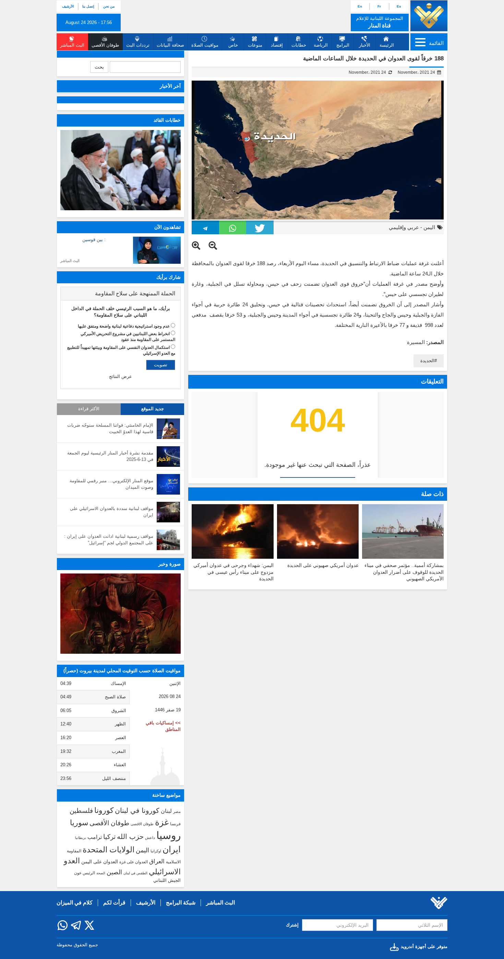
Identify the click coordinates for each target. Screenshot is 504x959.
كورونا (103, 810)
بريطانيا (80, 838)
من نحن (109, 6)
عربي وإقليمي (404, 227)
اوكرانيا (156, 851)
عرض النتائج (120, 376)
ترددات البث (137, 45)
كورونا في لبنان (137, 810)
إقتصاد (277, 45)
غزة (162, 822)
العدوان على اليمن (99, 861)
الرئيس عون (84, 873)
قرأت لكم (114, 902)
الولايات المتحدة (108, 849)
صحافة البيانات (170, 45)
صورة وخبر (169, 564)
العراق (157, 861)
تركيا (109, 836)
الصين (114, 872)
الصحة (100, 873)
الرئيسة (387, 45)
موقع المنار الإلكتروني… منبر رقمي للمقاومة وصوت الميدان (111, 484)
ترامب (94, 837)
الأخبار (364, 45)
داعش (150, 838)
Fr (379, 6)
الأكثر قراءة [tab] (88, 408)
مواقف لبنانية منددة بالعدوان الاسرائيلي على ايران (111, 512)
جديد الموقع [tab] (152, 408)
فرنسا (175, 823)
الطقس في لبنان (135, 873)
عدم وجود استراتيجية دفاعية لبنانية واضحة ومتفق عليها (124, 326)
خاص (233, 45)
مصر (177, 811)
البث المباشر (70, 261)
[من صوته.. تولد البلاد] (120, 613)
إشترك (292, 924)
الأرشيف (68, 6)
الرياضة (321, 45)
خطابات (298, 45)
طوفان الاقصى (142, 824)
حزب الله (130, 836)
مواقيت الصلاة (204, 45)
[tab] (120, 293)
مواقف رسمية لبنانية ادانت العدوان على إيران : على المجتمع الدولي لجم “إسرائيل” (108, 539)
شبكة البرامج (180, 902)
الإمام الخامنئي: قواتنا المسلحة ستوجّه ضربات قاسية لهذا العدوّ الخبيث (110, 428)
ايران (172, 849)
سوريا (79, 822)
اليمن (429, 227)
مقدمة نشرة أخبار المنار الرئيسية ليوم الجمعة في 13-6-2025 (110, 456)
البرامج (342, 45)
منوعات (255, 45)
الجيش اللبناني (167, 880)
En (360, 6)
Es (399, 6)
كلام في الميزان (75, 902)
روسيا (168, 835)
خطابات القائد (167, 120)
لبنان (166, 811)
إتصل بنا (88, 6)
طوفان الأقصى (109, 823)
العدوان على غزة (133, 862)
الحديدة (427, 360)
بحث (99, 67)
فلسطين (81, 810)
